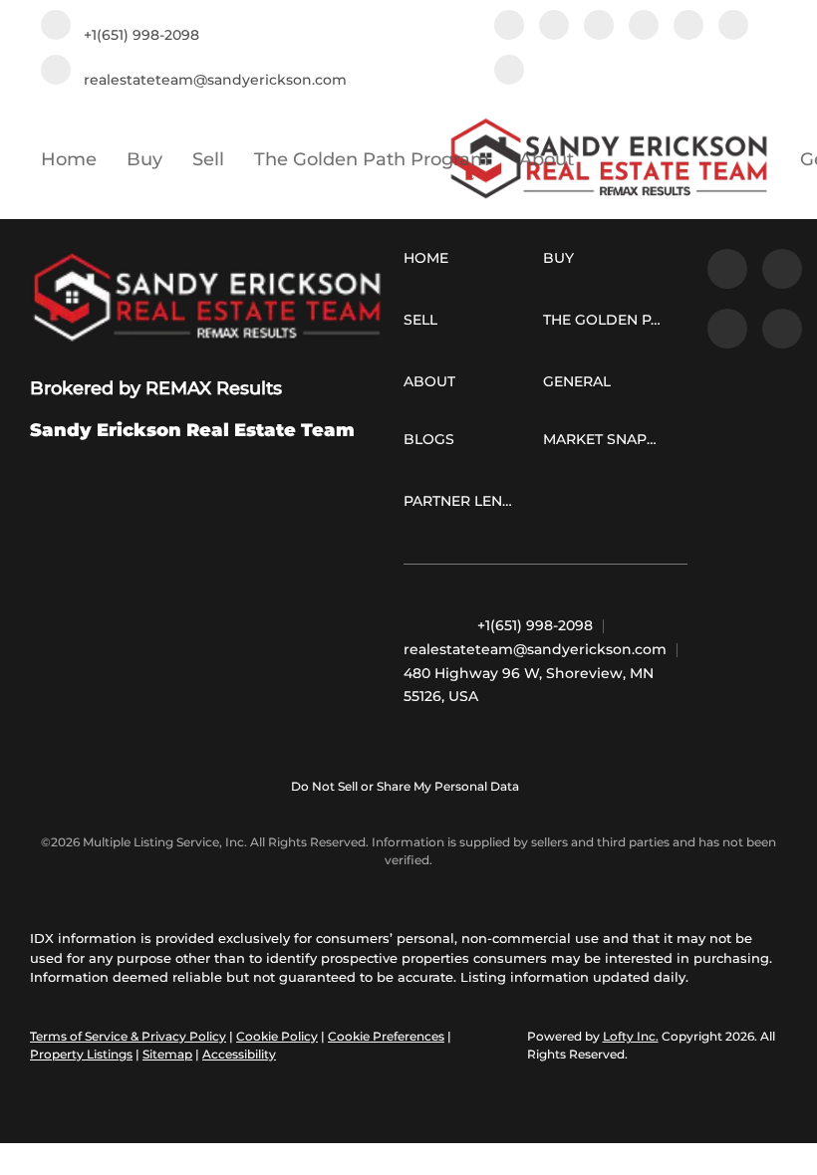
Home (69, 159)
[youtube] (733, 27)
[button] (431, 262)
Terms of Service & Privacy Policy (128, 1036)
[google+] (509, 72)
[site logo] (207, 298)
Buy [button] (144, 159)
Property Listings (81, 1054)
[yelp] (644, 27)
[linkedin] (554, 27)
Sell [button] (208, 159)
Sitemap (167, 1054)
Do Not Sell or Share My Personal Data (405, 786)
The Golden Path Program (371, 159)
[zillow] (599, 27)
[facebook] (509, 27)
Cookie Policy (277, 1036)
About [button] (546, 159)
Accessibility (239, 1054)
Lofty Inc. (631, 1036)
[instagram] (688, 27)
